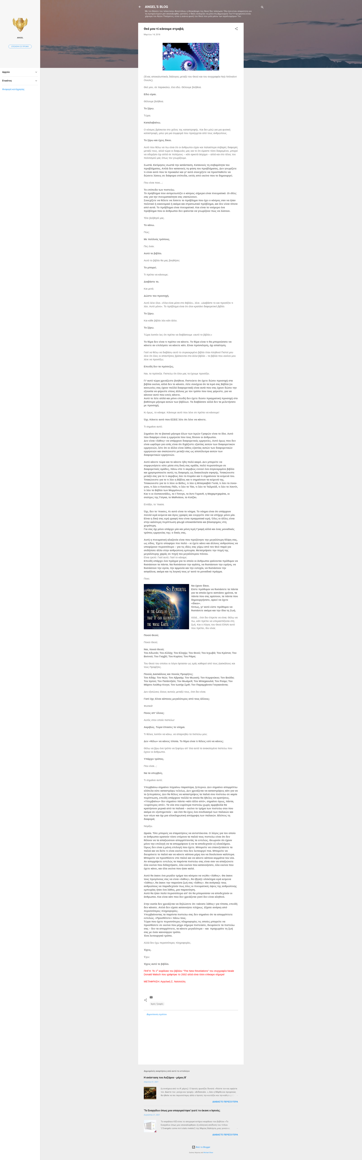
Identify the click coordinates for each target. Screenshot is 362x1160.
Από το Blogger (202, 1147)
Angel (20, 37)
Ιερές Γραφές (157, 1004)
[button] (236, 29)
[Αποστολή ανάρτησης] (151, 998)
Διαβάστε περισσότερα (225, 1101)
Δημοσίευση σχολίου (157, 1014)
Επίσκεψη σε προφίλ (20, 47)
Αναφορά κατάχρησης (13, 89)
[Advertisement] (255, 65)
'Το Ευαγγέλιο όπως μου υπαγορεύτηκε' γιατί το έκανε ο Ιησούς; (182, 1110)
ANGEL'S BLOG (156, 7)
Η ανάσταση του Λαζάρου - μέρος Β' (165, 1077)
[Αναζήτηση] (262, 7)
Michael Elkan (208, 1152)
